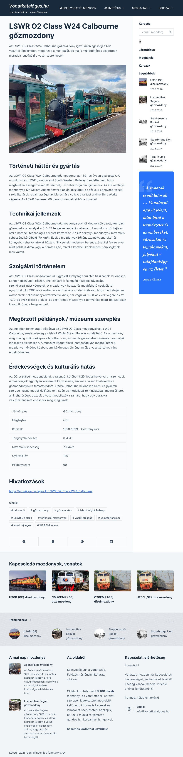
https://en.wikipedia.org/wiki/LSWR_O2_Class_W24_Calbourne (50, 491)
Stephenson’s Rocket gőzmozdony (158, 122)
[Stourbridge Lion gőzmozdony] (143, 142)
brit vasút (18, 510)
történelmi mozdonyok (52, 517)
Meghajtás (139, 7)
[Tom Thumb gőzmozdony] (143, 159)
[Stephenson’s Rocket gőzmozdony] (143, 121)
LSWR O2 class (21, 517)
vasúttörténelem (109, 517)
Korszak (164, 7)
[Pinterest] (82, 541)
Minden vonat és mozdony (78, 7)
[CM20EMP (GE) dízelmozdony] (70, 580)
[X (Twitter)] (53, 541)
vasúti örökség (82, 517)
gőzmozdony (40, 510)
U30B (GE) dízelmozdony (27, 597)
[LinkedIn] (111, 541)
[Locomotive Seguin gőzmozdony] (143, 99)
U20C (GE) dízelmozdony (154, 597)
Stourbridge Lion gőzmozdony (161, 634)
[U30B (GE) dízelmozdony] (143, 82)
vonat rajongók (21, 525)
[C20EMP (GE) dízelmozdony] (112, 580)
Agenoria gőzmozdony (38, 664)
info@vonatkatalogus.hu (153, 711)
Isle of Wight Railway (91, 510)
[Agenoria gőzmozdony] (14, 668)
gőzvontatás (63, 510)
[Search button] (170, 32)
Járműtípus (112, 7)
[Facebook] (23, 541)
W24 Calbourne (47, 525)
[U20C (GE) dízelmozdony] (155, 580)
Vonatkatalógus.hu (29, 6)
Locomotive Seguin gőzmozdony (158, 101)
